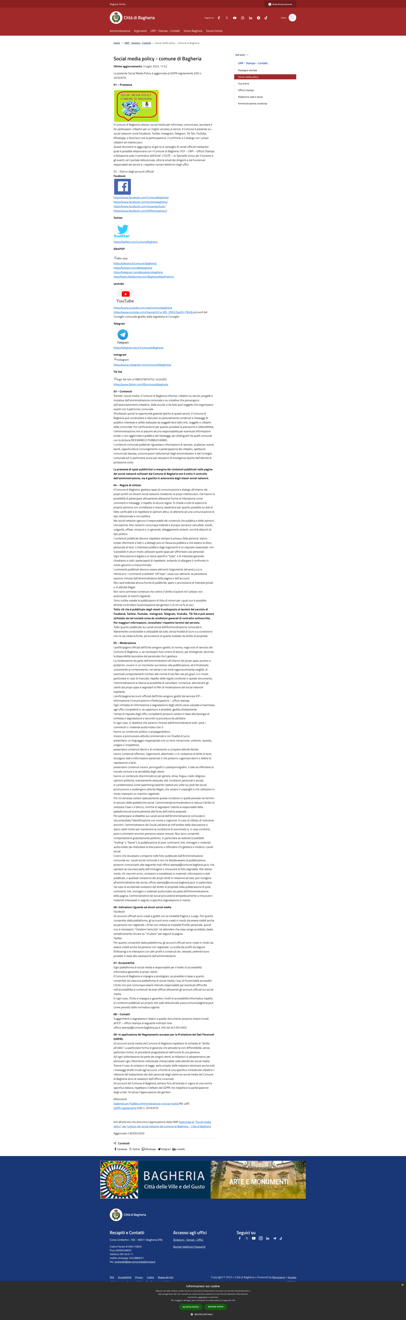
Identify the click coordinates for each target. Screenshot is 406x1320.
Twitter (136, 1149)
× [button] (402, 1285)
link (233, 1300)
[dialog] (203, 1301)
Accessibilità (124, 1277)
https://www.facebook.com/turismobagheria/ (141, 202)
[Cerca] (292, 17)
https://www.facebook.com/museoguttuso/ (140, 206)
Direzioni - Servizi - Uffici (188, 1240)
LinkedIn (180, 1149)
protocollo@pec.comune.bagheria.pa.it (135, 1262)
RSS (112, 1277)
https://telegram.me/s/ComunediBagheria (138, 347)
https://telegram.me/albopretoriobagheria (138, 272)
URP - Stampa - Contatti (137, 43)
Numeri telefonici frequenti (189, 1247)
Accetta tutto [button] (191, 1307)
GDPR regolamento (125, 1108)
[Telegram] (257, 17)
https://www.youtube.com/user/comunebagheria (143, 308)
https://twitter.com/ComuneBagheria (135, 242)
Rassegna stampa (247, 70)
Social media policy (248, 77)
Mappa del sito (165, 1277)
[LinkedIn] (249, 17)
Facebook (122, 1149)
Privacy (139, 1277)
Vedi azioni (240, 55)
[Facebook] (217, 17)
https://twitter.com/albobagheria (133, 268)
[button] (203, 1314)
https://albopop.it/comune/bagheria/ (135, 263)
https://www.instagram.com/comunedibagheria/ (142, 365)
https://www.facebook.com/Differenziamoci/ (140, 211)
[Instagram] (241, 17)
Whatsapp (150, 1149)
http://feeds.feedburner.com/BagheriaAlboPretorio (144, 277)
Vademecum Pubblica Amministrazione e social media (146, 1103)
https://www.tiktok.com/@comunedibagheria (141, 384)
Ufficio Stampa (246, 90)
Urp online (243, 83)
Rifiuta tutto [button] (215, 1306)
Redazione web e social (250, 97)
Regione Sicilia (117, 4)
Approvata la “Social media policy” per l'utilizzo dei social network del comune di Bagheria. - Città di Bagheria (162, 1124)
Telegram (166, 1149)
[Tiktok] (264, 17)
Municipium (278, 1277)
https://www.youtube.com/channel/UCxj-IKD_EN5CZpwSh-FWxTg (153, 312)
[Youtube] (233, 17)
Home (117, 43)
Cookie (150, 1277)
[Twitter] (225, 17)
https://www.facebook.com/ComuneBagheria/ (141, 197)
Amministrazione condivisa (252, 103)
